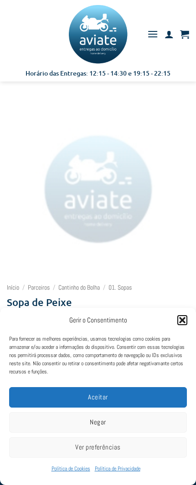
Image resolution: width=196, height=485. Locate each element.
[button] (182, 320)
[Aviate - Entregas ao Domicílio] (98, 34)
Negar (98, 422)
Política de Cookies (71, 468)
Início (13, 287)
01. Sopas (120, 287)
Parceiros (39, 287)
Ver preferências (97, 447)
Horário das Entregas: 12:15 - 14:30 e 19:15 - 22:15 (98, 73)
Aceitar (98, 397)
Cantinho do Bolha (79, 287)
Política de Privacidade (117, 468)
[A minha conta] (169, 34)
